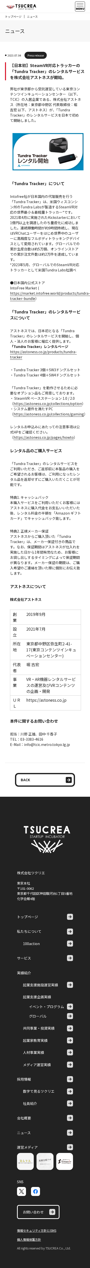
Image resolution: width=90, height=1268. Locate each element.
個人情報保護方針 (29, 1239)
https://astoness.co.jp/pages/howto (44, 437)
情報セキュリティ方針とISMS (36, 1230)
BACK (25, 779)
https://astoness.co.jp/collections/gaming (49, 413)
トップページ (13, 17)
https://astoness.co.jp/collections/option (48, 403)
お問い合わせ (33, 1211)
